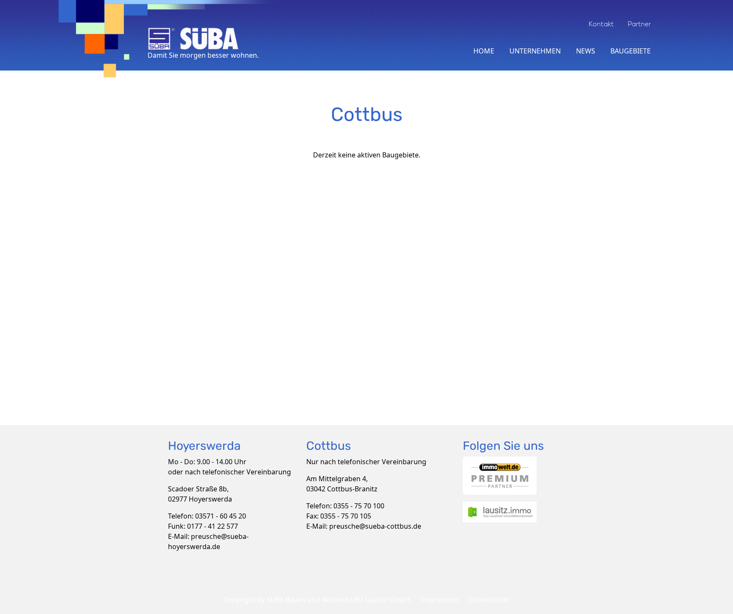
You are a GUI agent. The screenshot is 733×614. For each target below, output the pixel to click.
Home (483, 51)
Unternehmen (535, 51)
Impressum (439, 599)
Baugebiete (630, 51)
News (585, 51)
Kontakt (601, 24)
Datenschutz (489, 599)
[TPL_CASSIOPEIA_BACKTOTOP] (722, 603)
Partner (639, 24)
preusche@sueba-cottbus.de (375, 526)
